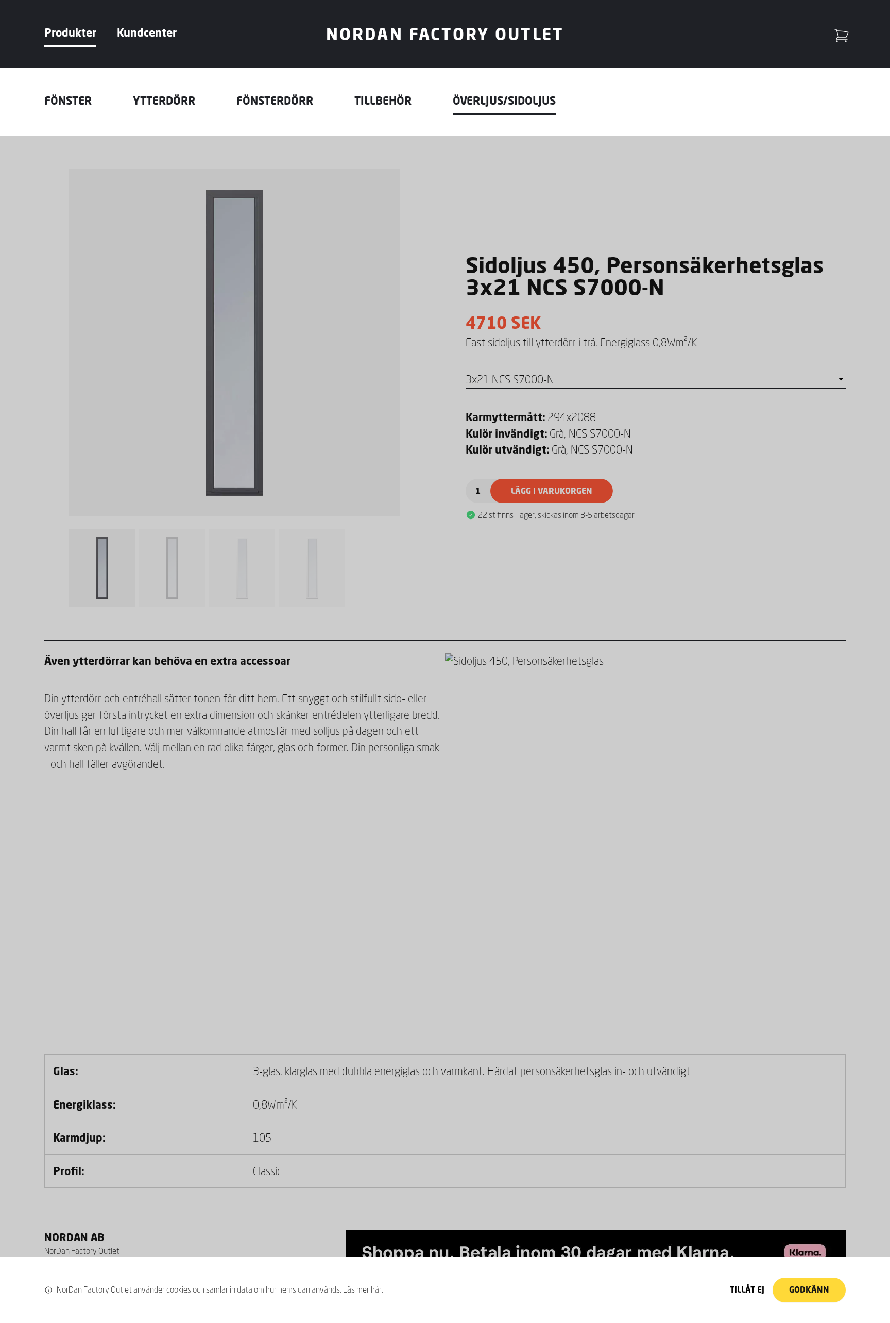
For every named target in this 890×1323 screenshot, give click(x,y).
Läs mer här (362, 1290)
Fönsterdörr (274, 100)
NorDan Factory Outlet (445, 34)
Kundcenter (147, 32)
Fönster (68, 100)
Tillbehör (383, 100)
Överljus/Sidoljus (504, 100)
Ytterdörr (164, 100)
